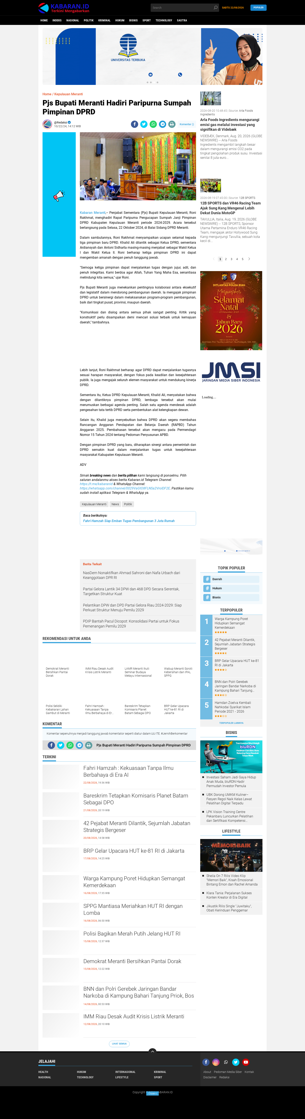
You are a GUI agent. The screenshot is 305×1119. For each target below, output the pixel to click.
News (115, 504)
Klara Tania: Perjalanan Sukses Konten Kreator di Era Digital (229, 895)
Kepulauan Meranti (94, 504)
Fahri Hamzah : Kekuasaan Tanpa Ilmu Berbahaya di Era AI (128, 771)
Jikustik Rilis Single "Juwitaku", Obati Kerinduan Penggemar (229, 908)
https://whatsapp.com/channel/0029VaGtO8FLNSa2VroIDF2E (125, 488)
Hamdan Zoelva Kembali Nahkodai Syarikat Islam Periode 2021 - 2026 (233, 707)
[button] (147, 82)
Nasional (72, 20)
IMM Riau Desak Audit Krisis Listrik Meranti (133, 1016)
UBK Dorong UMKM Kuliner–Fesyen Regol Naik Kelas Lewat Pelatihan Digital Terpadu (229, 799)
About (207, 1072)
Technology (164, 20)
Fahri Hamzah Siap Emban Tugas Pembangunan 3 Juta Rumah (129, 521)
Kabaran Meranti (92, 213)
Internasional (125, 1072)
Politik (89, 20)
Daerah (217, 579)
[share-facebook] (134, 124)
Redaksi (224, 1077)
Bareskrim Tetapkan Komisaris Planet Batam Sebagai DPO (135, 799)
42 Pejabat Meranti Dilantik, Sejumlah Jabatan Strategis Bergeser (136, 826)
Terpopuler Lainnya (231, 723)
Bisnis (133, 20)
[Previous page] (213, 259)
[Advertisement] (138, 348)
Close (153, 1093)
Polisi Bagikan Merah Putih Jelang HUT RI (132, 934)
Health (43, 1072)
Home (44, 20)
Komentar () (187, 124)
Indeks (57, 20)
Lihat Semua (119, 1043)
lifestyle (121, 1077)
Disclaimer (210, 1077)
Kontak (249, 1072)
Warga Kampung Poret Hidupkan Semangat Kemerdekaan (134, 882)
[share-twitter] (144, 124)
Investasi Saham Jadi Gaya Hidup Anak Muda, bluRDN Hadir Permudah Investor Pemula (231, 781)
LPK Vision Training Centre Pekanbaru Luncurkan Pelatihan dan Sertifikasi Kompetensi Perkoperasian (229, 816)
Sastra (182, 20)
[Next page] (249, 259)
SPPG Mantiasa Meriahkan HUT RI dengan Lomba (133, 909)
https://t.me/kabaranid (96, 484)
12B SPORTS (247, 197)
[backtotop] (152, 1052)
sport (147, 20)
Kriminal (104, 20)
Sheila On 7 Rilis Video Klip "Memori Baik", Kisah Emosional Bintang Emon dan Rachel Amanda (232, 880)
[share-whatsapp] (153, 124)
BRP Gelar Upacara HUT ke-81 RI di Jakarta (133, 851)
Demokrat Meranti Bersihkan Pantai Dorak (132, 961)
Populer (259, 7)
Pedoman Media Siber (228, 1072)
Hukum (119, 20)
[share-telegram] (162, 124)
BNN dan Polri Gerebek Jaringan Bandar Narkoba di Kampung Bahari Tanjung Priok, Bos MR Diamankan (138, 996)
